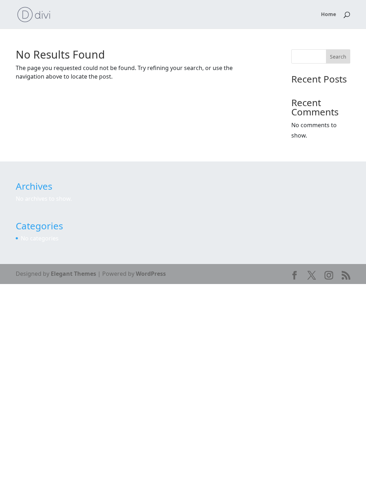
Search (338, 56)
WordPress (151, 274)
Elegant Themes (73, 274)
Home (328, 15)
